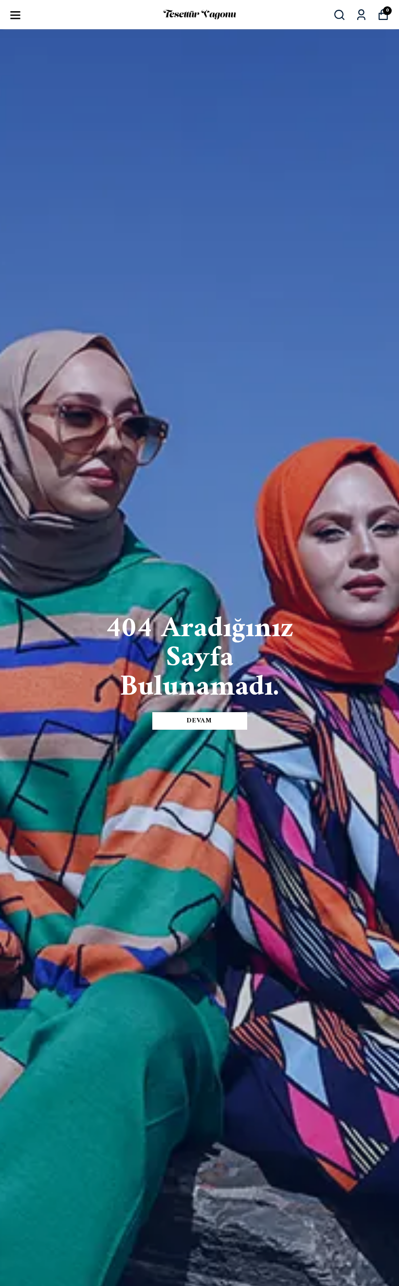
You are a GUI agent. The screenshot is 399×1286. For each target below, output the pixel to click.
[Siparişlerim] (361, 15)
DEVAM (199, 721)
